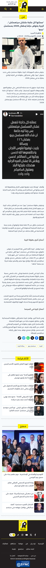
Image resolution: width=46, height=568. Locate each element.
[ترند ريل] (23, 6)
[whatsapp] (19, 338)
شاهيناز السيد (36, 33)
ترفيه (14, 549)
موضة (20, 544)
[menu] (10, 9)
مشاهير (13, 544)
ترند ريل (33, 544)
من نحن (33, 555)
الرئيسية (41, 544)
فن (27, 544)
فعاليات (5, 544)
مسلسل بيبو (32, 346)
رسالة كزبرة (21, 346)
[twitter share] (32, 338)
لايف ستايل (30, 549)
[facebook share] (36, 338)
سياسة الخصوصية (23, 555)
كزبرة (40, 346)
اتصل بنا (12, 555)
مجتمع (21, 549)
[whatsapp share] (28, 338)
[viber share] (23, 338)
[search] (5, 9)
